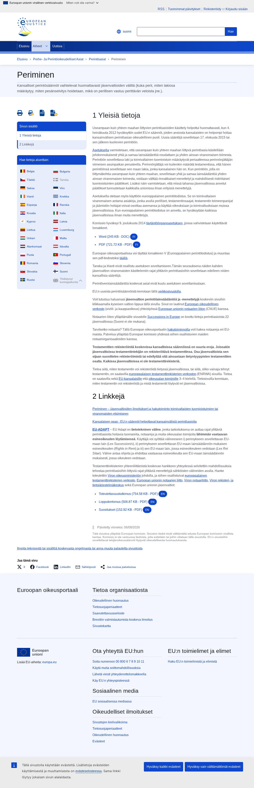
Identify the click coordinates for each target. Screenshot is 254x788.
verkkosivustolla (169, 291)
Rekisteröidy (212, 9)
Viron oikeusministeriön (124, 475)
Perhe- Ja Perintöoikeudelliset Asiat (58, 59)
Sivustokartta (101, 626)
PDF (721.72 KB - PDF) (118, 244)
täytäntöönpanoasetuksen (164, 223)
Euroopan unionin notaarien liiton (181, 309)
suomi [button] (127, 31)
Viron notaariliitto (196, 480)
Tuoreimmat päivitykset (184, 9)
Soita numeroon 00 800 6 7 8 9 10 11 (118, 661)
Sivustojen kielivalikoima (109, 722)
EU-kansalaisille (130, 378)
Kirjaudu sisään (237, 9)
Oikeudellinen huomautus (110, 600)
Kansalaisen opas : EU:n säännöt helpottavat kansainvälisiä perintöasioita (144, 421)
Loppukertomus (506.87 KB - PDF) (126, 501)
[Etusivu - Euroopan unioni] (33, 652)
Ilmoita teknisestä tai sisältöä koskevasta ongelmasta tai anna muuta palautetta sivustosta (79, 548)
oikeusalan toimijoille (163, 378)
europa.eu (49, 662)
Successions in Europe (163, 316)
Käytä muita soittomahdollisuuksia (116, 668)
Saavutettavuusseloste (108, 613)
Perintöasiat (97, 59)
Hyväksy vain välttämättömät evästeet (214, 766)
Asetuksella (100, 150)
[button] (22, 567)
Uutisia (57, 46)
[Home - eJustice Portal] (31, 26)
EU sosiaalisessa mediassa (112, 701)
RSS (161, 9)
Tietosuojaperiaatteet (107, 607)
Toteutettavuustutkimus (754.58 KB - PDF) (132, 494)
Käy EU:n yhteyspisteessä (110, 680)
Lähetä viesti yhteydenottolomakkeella (119, 674)
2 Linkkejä (26, 144)
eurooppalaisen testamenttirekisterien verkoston (162, 374)
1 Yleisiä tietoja (30, 135)
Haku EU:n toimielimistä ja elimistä (192, 661)
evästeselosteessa (88, 771)
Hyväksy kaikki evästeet (163, 766)
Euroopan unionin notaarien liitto (160, 480)
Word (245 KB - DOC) (117, 236)
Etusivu (24, 46)
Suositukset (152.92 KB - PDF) (124, 509)
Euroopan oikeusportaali (47, 590)
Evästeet (98, 741)
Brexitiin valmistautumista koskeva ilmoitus (122, 619)
